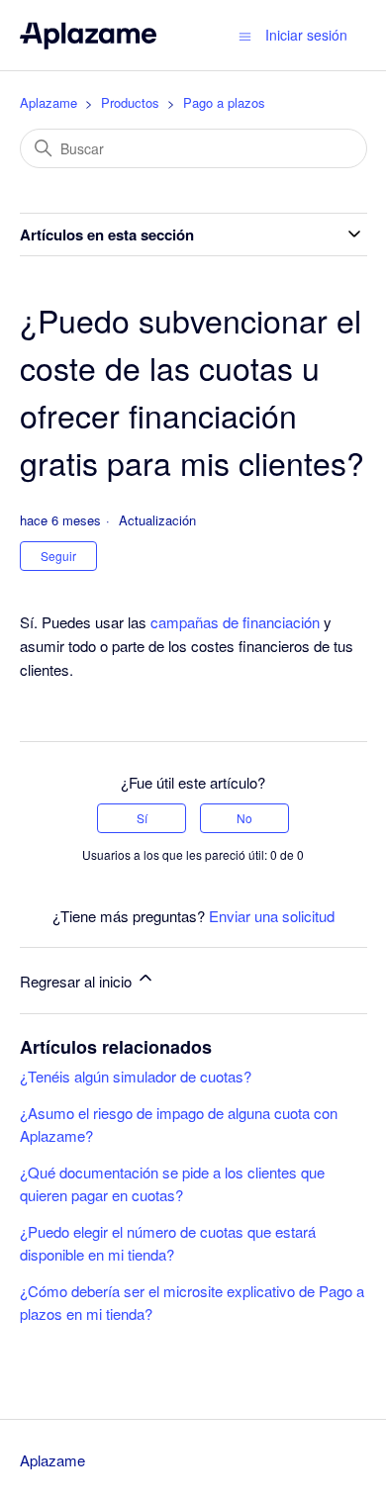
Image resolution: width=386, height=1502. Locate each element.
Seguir (58, 555)
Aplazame (48, 102)
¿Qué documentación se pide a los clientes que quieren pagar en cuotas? (172, 1183)
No (244, 817)
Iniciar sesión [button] (306, 35)
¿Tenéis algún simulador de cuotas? (135, 1076)
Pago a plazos (224, 102)
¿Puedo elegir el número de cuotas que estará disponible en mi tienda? (168, 1243)
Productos (130, 102)
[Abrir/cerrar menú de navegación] (245, 35)
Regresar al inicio (78, 981)
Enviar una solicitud (272, 915)
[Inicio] (88, 35)
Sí (142, 817)
